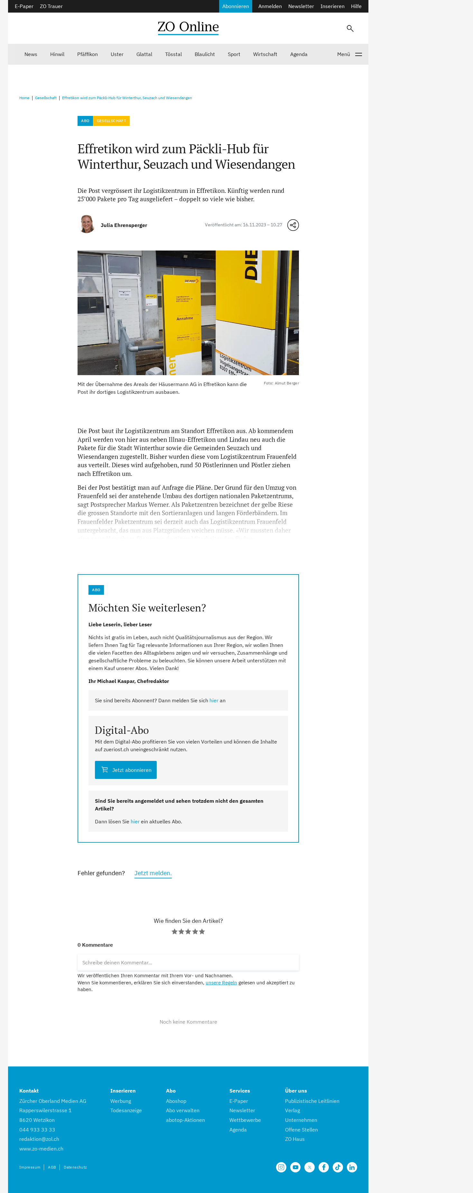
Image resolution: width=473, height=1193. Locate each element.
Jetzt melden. (153, 873)
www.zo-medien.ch (41, 1148)
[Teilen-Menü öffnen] (293, 225)
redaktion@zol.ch (39, 1139)
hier (213, 700)
